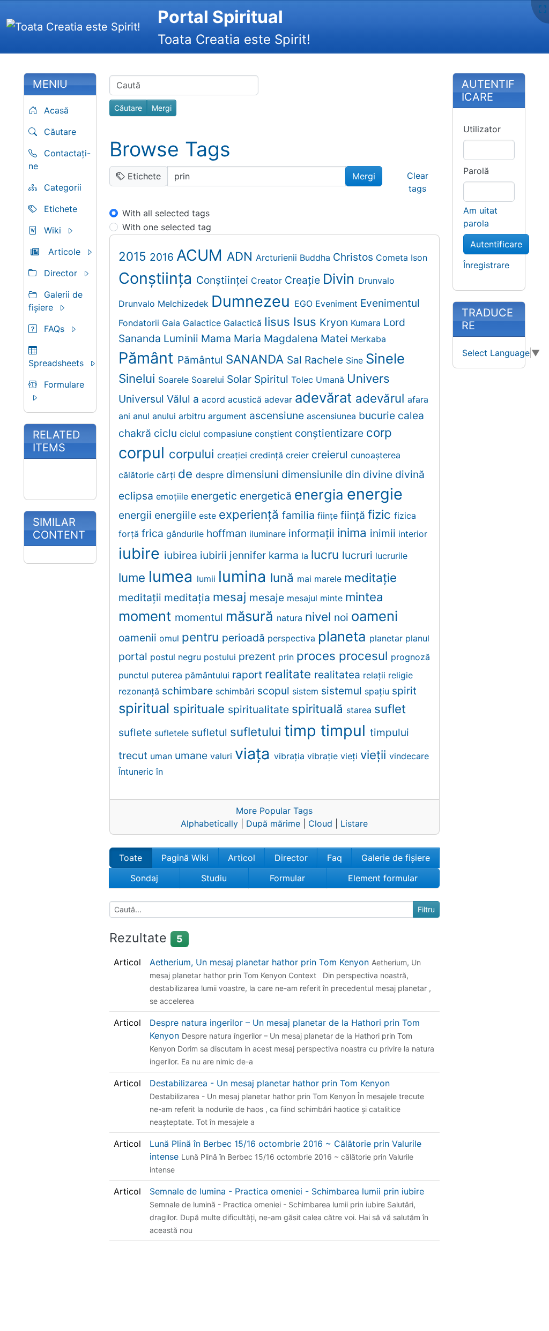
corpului (193, 454)
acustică (246, 399)
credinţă (268, 455)
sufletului (257, 731)
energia (320, 494)
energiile (176, 515)
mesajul (303, 598)
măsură (251, 616)
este (209, 515)
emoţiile (173, 496)
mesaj (231, 596)
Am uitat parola (480, 217)
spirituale (200, 708)
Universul (142, 398)
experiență (250, 514)
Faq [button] (334, 857)
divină (410, 474)
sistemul (343, 690)
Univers (368, 378)
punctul (134, 675)
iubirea (182, 555)
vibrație (323, 756)
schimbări (236, 691)
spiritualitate (260, 709)
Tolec (303, 379)
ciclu (167, 433)
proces (317, 655)
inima (353, 532)
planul (417, 638)
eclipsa (137, 495)
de (187, 473)
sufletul (210, 732)
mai (305, 578)
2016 (163, 257)
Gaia (172, 322)
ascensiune (278, 415)
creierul (331, 454)
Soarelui (209, 379)
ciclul (191, 433)
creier (298, 455)
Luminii (182, 338)
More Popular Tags (274, 810)
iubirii (214, 555)
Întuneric (137, 771)
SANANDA (256, 359)
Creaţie (304, 280)
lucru (326, 554)
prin (287, 657)
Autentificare (496, 244)
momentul (200, 617)
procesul (365, 655)
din (354, 474)
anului (165, 416)
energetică (267, 495)
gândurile (186, 533)
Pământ (147, 358)
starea (360, 710)
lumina (244, 576)
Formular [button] (287, 878)
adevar (279, 399)
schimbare (189, 690)
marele (329, 578)
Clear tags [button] (417, 182)
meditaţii (141, 597)
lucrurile (391, 555)
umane (192, 755)
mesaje (268, 597)
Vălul (180, 398)
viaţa (254, 753)
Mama (217, 338)
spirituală (319, 708)
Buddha (316, 257)
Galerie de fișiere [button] (395, 857)
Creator (268, 280)
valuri (222, 756)
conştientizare (330, 433)
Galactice (203, 322)
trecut (134, 755)
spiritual (145, 708)
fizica (405, 515)
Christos (354, 257)
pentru (202, 637)
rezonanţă (140, 691)
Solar (240, 379)
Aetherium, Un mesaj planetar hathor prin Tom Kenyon (261, 962)
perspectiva (293, 638)
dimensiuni (253, 474)
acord (215, 399)
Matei (336, 338)
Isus (306, 321)
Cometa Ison (401, 257)
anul (142, 416)
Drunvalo (376, 280)
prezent (258, 656)
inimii (384, 533)
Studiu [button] (214, 878)
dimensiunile (313, 474)
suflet (390, 708)
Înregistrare (486, 265)
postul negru (177, 657)
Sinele (385, 358)
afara (417, 399)
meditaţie (370, 577)
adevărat (325, 397)
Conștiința (157, 278)
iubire (141, 553)
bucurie (378, 415)
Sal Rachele (316, 359)
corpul (143, 452)
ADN (241, 256)
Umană (331, 379)
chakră (136, 433)
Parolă (476, 170)
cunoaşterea (375, 455)
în (159, 771)
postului (221, 657)
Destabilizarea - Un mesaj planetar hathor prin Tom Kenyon (270, 1083)
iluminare (268, 533)
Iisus (278, 321)
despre (211, 475)
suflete (136, 732)
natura (291, 617)
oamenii (138, 637)
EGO (304, 303)
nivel (319, 616)
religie (400, 675)
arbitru (193, 416)
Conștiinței (223, 280)
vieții (374, 754)
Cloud (320, 823)
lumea (173, 576)
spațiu (378, 691)
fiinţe (328, 515)
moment (146, 616)
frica (154, 533)
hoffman (227, 533)
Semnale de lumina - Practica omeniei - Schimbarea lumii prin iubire (287, 1191)
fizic (381, 514)
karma (285, 555)
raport (248, 674)
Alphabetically (209, 823)
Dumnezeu (252, 301)
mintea (364, 596)
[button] (63, 230)
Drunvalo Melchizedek (164, 303)
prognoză (410, 657)
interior (412, 533)
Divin (340, 278)
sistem (306, 691)
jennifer (249, 555)
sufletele (172, 733)
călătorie (137, 475)
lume (133, 577)
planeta (343, 636)
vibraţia (290, 756)
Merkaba (368, 339)
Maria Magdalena (277, 338)
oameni (374, 616)
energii (136, 515)
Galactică (244, 322)
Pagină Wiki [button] (185, 857)
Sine (356, 360)
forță (130, 533)
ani (125, 416)
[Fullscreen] (542, 9)
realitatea (338, 674)
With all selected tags (166, 213)
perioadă (245, 637)
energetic (215, 495)
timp (302, 730)
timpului (389, 732)
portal (134, 656)
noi (342, 617)
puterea (168, 675)
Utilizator (482, 129)
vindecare (409, 756)
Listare (354, 823)
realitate (289, 674)
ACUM (201, 255)
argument (228, 416)
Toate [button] (130, 857)
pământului (208, 675)
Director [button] (291, 857)
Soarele (174, 379)
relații (375, 675)
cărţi (167, 475)
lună (283, 577)
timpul (345, 730)
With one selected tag (166, 227)
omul (170, 638)
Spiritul (272, 379)
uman (162, 756)
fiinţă (354, 515)
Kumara (367, 322)
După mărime (273, 823)
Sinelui (138, 378)
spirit (404, 690)
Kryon (335, 322)
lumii (207, 578)
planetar (387, 638)
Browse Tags (170, 149)
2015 (134, 256)
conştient (275, 433)
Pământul (201, 359)
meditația (188, 597)
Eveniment (337, 303)
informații (312, 533)
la (306, 555)
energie (375, 494)
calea (411, 415)
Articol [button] (241, 857)
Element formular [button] (383, 878)
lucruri (358, 555)
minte (332, 598)
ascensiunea (333, 416)
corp (379, 432)
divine (379, 474)
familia (299, 515)
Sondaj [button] (144, 878)
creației (233, 455)
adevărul (381, 398)
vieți (350, 756)
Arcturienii (278, 257)
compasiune (229, 433)
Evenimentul (390, 303)
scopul (274, 690)
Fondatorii (140, 322)
